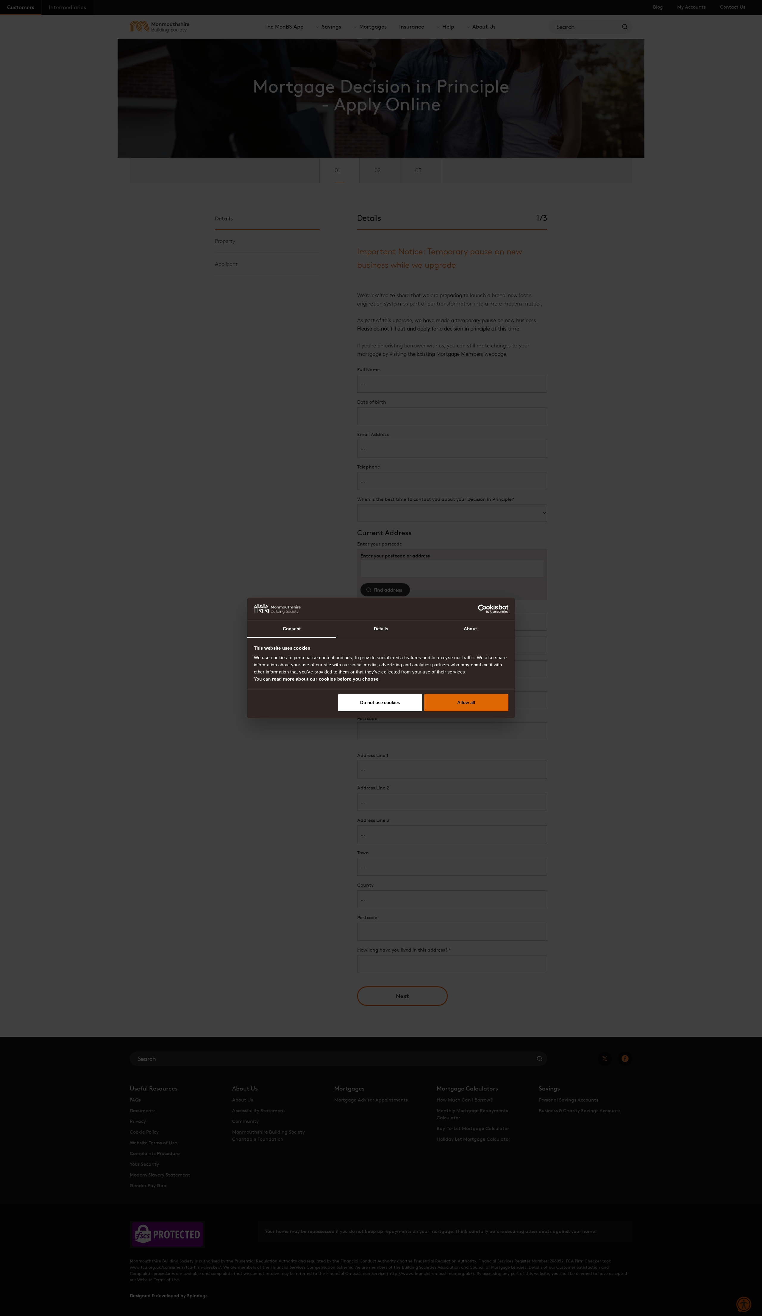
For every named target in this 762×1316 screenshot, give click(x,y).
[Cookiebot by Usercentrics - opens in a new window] (482, 608)
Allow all (466, 702)
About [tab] (470, 628)
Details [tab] (381, 628)
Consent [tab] (292, 628)
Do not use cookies (380, 702)
